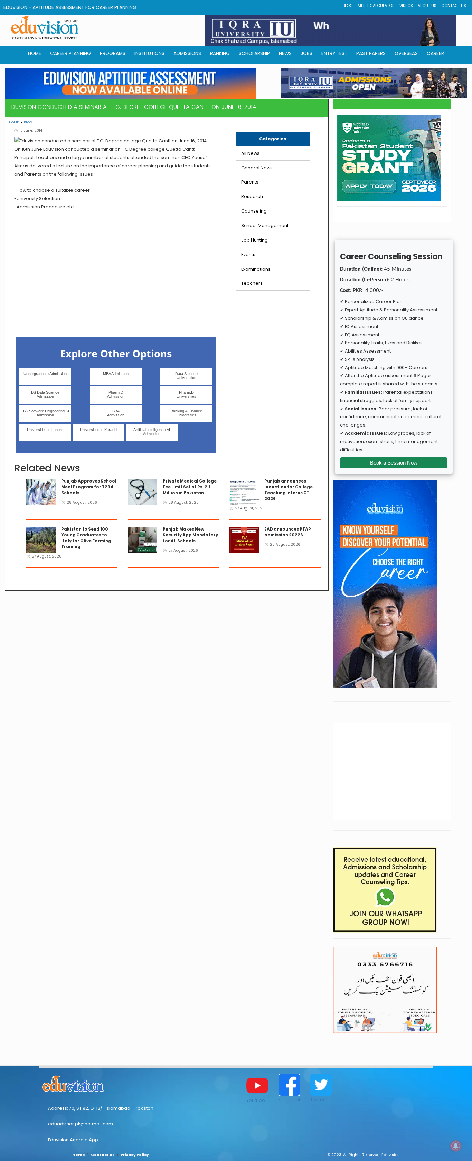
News (285, 53)
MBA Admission (116, 374)
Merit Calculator (376, 5)
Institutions (149, 53)
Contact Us (453, 5)
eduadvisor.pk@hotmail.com (80, 1124)
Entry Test (334, 53)
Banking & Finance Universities (186, 413)
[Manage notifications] (455, 1145)
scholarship (254, 53)
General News (257, 168)
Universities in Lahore (45, 430)
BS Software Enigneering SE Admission (46, 413)
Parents (249, 182)
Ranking (220, 53)
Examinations (256, 269)
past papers (371, 53)
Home (14, 122)
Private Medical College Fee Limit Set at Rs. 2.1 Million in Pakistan (190, 487)
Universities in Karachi (98, 430)
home (34, 53)
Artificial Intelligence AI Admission (151, 432)
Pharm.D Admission (115, 394)
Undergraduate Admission (45, 374)
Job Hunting (254, 240)
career (435, 53)
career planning (70, 53)
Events (248, 255)
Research (252, 196)
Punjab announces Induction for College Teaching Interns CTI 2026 (288, 490)
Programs (112, 53)
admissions (187, 53)
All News (250, 153)
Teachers (252, 283)
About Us (427, 5)
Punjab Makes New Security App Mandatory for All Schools (190, 535)
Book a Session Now (393, 463)
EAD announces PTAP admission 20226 (287, 532)
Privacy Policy (135, 1155)
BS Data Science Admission (45, 394)
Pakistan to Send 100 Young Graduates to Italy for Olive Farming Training (86, 538)
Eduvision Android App (73, 1140)
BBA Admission (115, 413)
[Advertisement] (114, 281)
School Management (265, 225)
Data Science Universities (186, 376)
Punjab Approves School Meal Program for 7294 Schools (88, 487)
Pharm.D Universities (186, 394)
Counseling (254, 211)
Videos (406, 5)
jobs (306, 53)
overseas (406, 53)
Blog (348, 5)
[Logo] (135, 1083)
